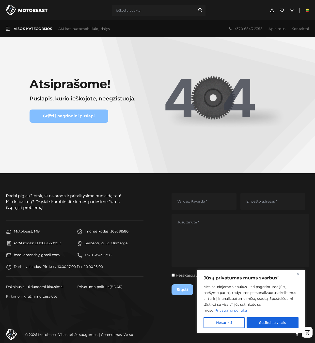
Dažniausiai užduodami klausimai (34, 287)
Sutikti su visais (272, 322)
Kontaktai (300, 29)
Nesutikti (224, 322)
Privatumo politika (231, 310)
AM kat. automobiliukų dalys (84, 29)
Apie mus (276, 29)
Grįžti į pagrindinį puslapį (69, 116)
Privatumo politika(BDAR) (100, 287)
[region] (251, 301)
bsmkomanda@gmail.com (37, 255)
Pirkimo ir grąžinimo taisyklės (31, 296)
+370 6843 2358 (249, 29)
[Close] (300, 274)
